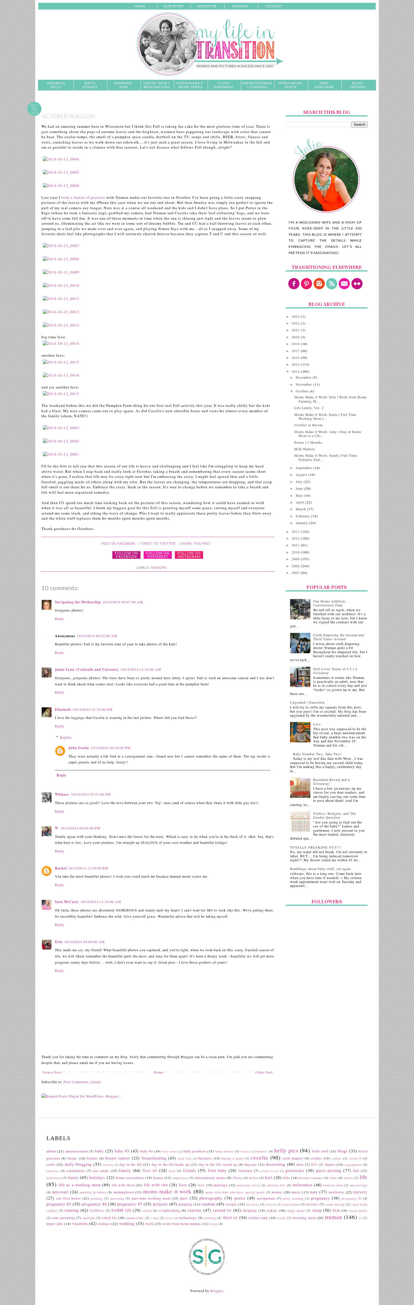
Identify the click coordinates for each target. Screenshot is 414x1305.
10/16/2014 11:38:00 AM (101, 901)
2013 (296, 531)
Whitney (62, 794)
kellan (253, 1178)
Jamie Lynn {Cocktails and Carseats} (87, 669)
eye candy (101, 1170)
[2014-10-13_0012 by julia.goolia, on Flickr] (61, 311)
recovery (252, 1204)
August (302, 474)
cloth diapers (292, 1158)
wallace (104, 1223)
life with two (156, 1184)
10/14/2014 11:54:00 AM (141, 669)
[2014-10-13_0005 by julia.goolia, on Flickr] (61, 172)
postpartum (266, 1198)
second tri (222, 1210)
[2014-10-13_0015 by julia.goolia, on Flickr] (61, 362)
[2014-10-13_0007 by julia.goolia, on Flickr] (61, 245)
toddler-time (258, 1217)
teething (210, 1218)
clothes (316, 1158)
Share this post (196, 544)
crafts (50, 1164)
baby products (195, 1151)
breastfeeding (154, 1158)
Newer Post (52, 1072)
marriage (221, 1185)
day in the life (130, 1164)
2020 (296, 337)
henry (73, 1177)
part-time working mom (151, 1198)
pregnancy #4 (94, 1204)
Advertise (207, 6)
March (301, 509)
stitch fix (109, 1217)
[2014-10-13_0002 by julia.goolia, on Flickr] (61, 440)
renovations (290, 1204)
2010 (296, 552)
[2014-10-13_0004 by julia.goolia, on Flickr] (61, 159)
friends (189, 1170)
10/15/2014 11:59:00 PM (88, 868)
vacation (80, 1223)
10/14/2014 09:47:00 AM (123, 602)
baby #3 (122, 1151)
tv (360, 1218)
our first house (68, 1198)
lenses (348, 1178)
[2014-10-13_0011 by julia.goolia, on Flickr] (61, 298)
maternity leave (248, 1185)
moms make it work (167, 1191)
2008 (296, 566)
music (296, 1192)
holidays (97, 1177)
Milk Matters (304, 449)
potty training (293, 1198)
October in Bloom (308, 425)
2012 (296, 538)
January (302, 522)
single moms (296, 1211)
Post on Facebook (118, 544)
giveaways (295, 1170)
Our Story (173, 6)
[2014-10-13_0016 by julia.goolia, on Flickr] (61, 375)
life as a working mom (80, 1184)
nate (314, 1191)
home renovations (130, 1177)
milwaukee (302, 1184)
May (300, 495)
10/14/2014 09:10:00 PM (111, 747)
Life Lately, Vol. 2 (309, 407)
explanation (75, 1170)
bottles (92, 1158)
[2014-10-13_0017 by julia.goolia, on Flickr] (61, 393)
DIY (314, 1165)
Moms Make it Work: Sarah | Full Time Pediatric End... (325, 457)
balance (246, 1151)
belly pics (286, 1150)
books (72, 1158)
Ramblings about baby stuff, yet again (320, 868)
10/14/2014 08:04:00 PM (80, 828)
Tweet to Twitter (158, 544)
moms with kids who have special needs (235, 1192)
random (208, 1204)
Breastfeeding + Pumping (257, 85)
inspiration (180, 1178)
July (300, 481)
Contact (274, 6)
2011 (296, 545)
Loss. (317, 724)
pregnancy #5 (129, 1204)
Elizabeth (63, 709)
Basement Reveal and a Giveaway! (331, 781)
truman (333, 1216)
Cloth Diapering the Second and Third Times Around (338, 637)
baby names (170, 1151)
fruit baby (217, 1170)
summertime (135, 1218)
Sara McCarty (67, 901)
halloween (53, 1178)
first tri (150, 1170)
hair (356, 1170)
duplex (330, 1164)
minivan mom (333, 1185)
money (277, 1192)
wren (213, 1224)
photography (210, 1198)
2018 (296, 343)
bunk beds (185, 1158)
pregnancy (320, 1198)
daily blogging (78, 1164)
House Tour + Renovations (156, 85)
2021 (296, 330)
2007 (296, 572)
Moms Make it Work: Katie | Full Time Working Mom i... (325, 416)
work (149, 1223)
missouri (60, 1191)
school (147, 1211)
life (364, 1176)
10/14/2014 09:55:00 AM (97, 635)
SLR (336, 1210)
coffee (337, 1158)
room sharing (335, 1204)
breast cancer (117, 1158)
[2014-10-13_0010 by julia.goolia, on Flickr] (61, 285)
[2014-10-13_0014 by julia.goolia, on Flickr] (61, 343)
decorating (275, 1164)
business (205, 1158)
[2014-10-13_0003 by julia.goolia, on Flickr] (61, 427)
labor (333, 1178)
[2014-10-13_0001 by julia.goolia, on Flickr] (61, 454)
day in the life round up (218, 1164)
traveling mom (304, 1217)
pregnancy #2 (352, 1198)
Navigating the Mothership (78, 602)
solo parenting (63, 1217)
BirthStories (90, 85)
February (303, 516)
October (303, 391)
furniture (246, 1170)
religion (271, 1204)
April (300, 502)
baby (99, 1151)
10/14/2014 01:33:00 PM (93, 709)
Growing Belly (56, 85)
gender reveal (270, 1171)
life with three (123, 1185)
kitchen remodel (311, 1178)
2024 (296, 316)
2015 (296, 364)
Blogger (216, 1290)
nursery (360, 1191)
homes (158, 1177)
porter (240, 1198)
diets (300, 1164)
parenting (117, 1198)
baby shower (224, 1151)
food (172, 1171)
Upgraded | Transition (307, 702)
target (169, 1218)
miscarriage (359, 1185)
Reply (59, 618)
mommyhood (123, 1192)
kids (286, 1177)
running (71, 1210)
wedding (127, 1223)
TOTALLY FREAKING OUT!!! (315, 847)
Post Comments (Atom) (82, 1081)
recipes (231, 1204)
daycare (250, 1164)
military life (276, 1185)
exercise (52, 1171)
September (304, 467)
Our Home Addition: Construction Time (329, 603)
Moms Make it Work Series (190, 85)
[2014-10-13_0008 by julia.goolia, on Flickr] (61, 258)
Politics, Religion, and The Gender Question (334, 815)
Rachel (60, 868)
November (304, 384)
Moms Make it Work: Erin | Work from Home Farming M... (330, 399)
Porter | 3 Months (308, 442)
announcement (76, 1151)
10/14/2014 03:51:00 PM (91, 794)
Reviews (240, 6)
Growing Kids (123, 85)
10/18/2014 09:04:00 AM (84, 941)
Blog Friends (357, 85)
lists (183, 1184)
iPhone (237, 1178)
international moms (210, 1177)
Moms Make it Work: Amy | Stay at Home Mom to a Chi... (327, 433)
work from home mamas (182, 1223)
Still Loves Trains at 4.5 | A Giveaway (335, 670)
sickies (271, 1210)
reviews (312, 1204)
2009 (296, 559)
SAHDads (97, 1211)
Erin (59, 941)
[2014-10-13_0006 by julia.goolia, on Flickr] (61, 185)
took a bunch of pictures (83, 197)
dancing (108, 1165)
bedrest (262, 1151)
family (125, 1170)
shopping (249, 1210)
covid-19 (355, 1158)
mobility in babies (93, 1192)
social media (358, 1211)
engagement (353, 1165)
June (300, 488)
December (304, 377)
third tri (230, 1217)
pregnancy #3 (58, 1204)
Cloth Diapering (223, 85)
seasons (159, 567)
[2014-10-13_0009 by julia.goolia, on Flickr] (61, 272)
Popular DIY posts (290, 85)
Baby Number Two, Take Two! (317, 754)
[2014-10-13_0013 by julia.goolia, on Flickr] (61, 325)
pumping (185, 1204)
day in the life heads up (171, 1164)
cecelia (259, 1157)
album (51, 1151)
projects (160, 1204)
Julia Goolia (78, 747)
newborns (336, 1192)
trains (281, 1218)
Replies (66, 737)
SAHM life (121, 1210)
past (184, 1198)
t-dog (154, 1218)
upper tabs (54, 1223)
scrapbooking (169, 1210)
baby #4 (146, 1151)
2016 (296, 357)
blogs (343, 1151)
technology (188, 1217)
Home (140, 6)
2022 (296, 323)
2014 (296, 371)
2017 (296, 350)
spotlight (89, 1218)
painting (97, 1198)
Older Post (264, 1072)
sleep (317, 1210)
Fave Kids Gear (324, 85)
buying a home (232, 1158)
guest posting (329, 1170)
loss (201, 1185)
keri (268, 1177)
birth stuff (320, 1151)
